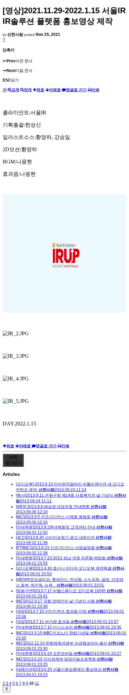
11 (37, 683)
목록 (13, 460)
